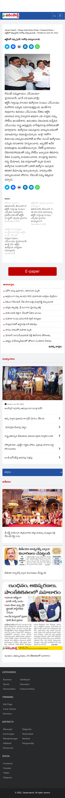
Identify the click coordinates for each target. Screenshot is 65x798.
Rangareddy (28, 743)
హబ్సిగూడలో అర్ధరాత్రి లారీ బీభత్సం (21, 325)
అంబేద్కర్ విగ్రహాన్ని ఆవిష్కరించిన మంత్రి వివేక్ (23, 409)
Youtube (7, 768)
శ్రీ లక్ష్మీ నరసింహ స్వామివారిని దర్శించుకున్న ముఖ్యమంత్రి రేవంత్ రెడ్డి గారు (30, 535)
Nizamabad (27, 734)
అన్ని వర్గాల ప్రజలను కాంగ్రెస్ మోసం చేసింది (24, 419)
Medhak (26, 738)
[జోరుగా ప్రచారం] (18, 212)
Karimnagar (8, 734)
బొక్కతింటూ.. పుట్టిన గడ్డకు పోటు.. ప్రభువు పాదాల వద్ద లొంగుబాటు (29, 447)
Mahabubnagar (10, 738)
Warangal (7, 729)
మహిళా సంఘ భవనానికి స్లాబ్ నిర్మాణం (23, 319)
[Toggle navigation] (60, 15)
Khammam (8, 748)
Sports (6, 684)
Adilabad (7, 743)
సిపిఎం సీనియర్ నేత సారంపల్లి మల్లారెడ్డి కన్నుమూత (29, 302)
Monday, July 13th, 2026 (15, 404)
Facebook (8, 763)
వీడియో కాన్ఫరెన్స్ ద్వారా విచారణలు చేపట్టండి (25, 573)
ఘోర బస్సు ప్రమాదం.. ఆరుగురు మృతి (22, 291)
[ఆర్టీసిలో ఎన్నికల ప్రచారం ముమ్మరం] (44, 214)
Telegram (7, 777)
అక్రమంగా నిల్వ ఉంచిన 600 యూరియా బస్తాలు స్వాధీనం (31, 297)
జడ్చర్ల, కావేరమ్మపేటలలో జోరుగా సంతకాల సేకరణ (28, 341)
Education (24, 684)
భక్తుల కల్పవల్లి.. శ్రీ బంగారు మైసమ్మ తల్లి (23, 308)
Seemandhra (9, 689)
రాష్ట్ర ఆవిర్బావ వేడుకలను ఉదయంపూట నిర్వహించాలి (29, 436)
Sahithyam (25, 679)
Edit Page (7, 704)
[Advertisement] (33, 5)
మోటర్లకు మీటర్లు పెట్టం (16, 428)
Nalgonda (26, 729)
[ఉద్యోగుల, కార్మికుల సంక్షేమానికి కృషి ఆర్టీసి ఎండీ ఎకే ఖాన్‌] (18, 241)
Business (7, 679)
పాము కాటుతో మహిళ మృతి (18, 330)
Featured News (27, 689)
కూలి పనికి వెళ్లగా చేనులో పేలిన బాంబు (23, 313)
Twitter (6, 773)
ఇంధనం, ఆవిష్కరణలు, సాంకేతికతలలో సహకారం (27, 656)
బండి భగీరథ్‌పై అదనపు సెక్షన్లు (18, 458)
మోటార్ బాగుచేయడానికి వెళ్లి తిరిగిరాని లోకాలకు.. (28, 336)
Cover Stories (9, 709)
